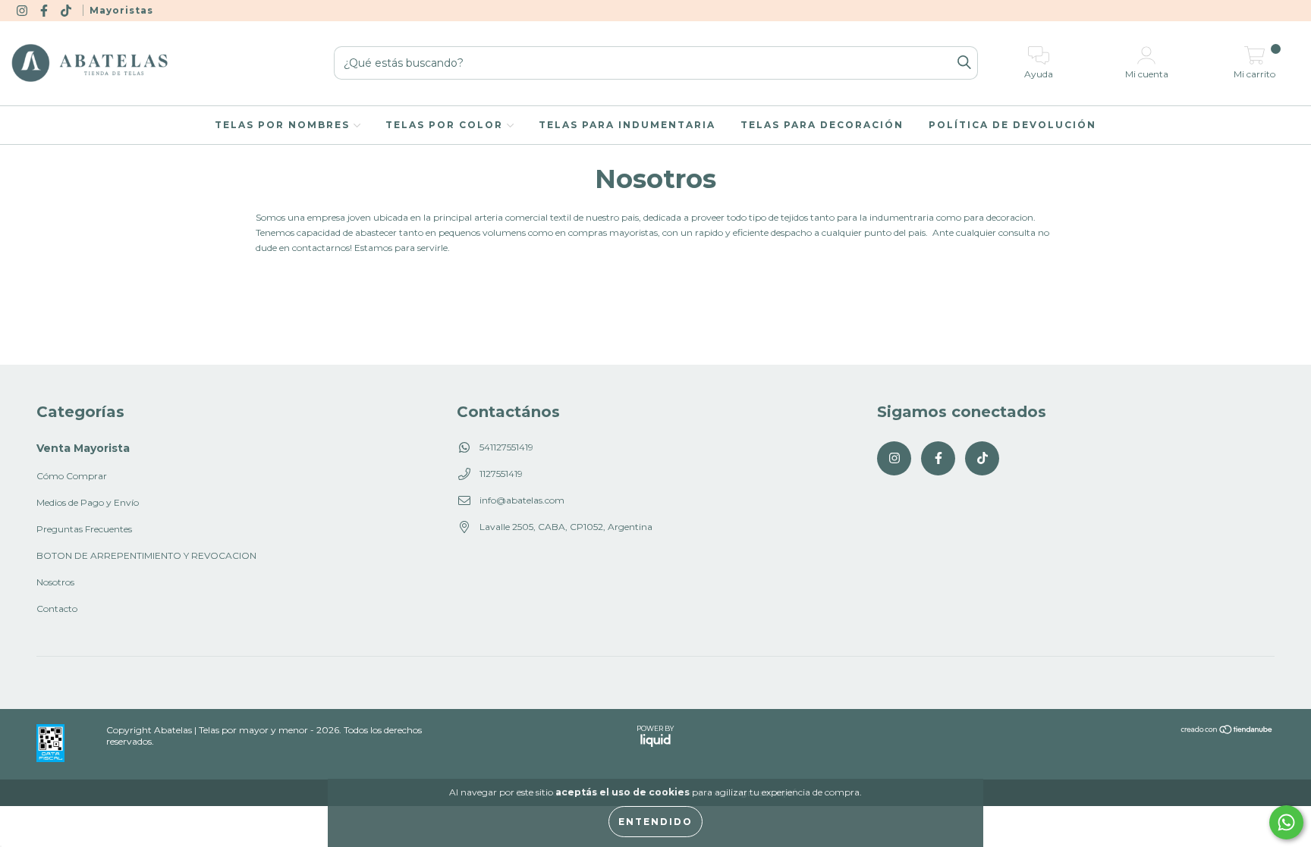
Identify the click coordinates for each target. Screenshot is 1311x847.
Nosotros (55, 582)
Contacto (56, 608)
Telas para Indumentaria (627, 124)
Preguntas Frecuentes (84, 529)
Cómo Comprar (71, 476)
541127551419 (506, 447)
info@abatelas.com (521, 500)
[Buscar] (964, 63)
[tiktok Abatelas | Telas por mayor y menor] (67, 10)
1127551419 (501, 473)
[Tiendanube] (1227, 730)
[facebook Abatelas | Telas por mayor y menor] (45, 10)
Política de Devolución (1012, 124)
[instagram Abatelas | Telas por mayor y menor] (23, 10)
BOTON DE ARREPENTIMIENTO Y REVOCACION (146, 555)
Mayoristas (121, 10)
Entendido (655, 821)
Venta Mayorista (83, 448)
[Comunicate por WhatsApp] (1286, 822)
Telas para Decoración (822, 124)
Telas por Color (446, 124)
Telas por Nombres (284, 124)
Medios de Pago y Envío (87, 502)
